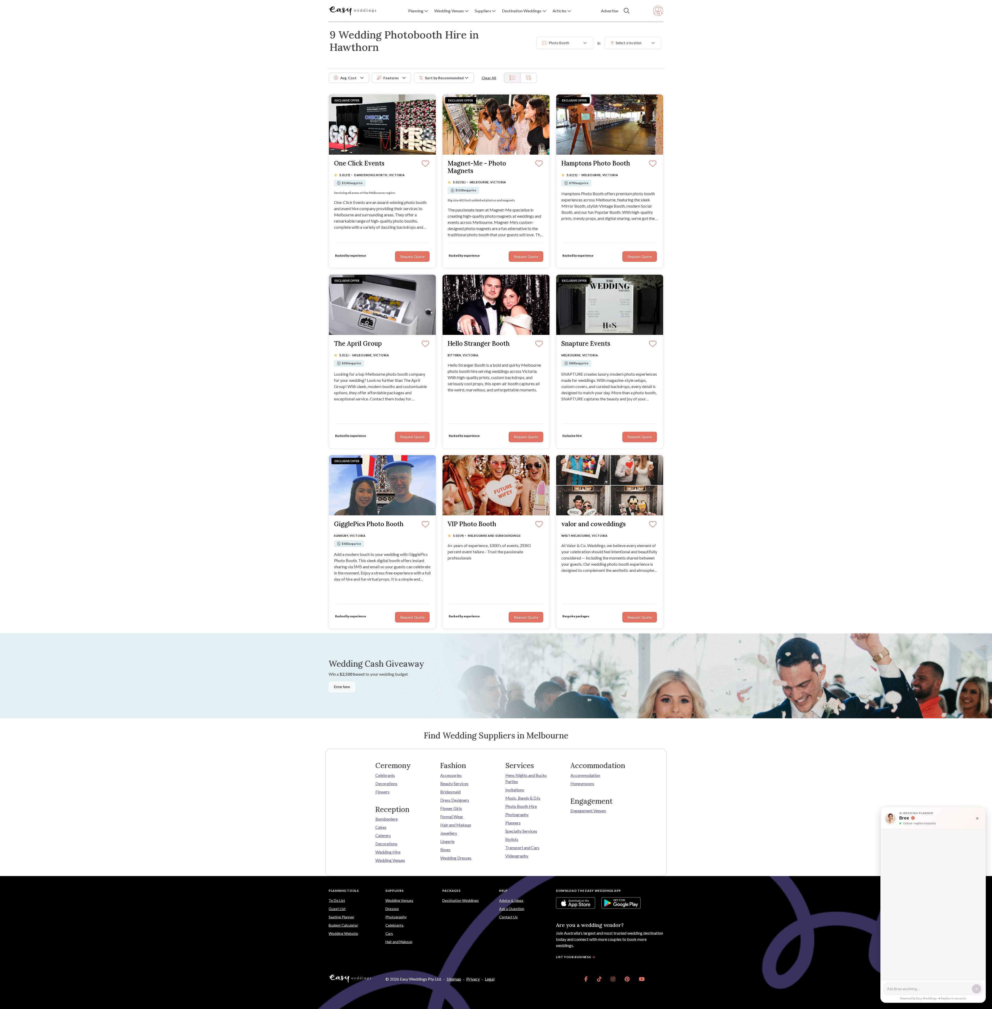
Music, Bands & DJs (522, 797)
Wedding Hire (387, 851)
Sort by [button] (444, 78)
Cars (389, 933)
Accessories (451, 775)
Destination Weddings (460, 900)
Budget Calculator (343, 925)
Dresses (392, 908)
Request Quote (412, 257)
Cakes (380, 827)
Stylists (511, 839)
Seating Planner (341, 917)
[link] (586, 979)
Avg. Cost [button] (348, 78)
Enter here (342, 687)
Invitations (514, 789)
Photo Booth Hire (521, 806)
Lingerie (447, 841)
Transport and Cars (522, 847)
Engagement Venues (588, 810)
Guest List (337, 908)
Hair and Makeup (455, 824)
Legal (489, 978)
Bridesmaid (450, 791)
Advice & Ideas (511, 900)
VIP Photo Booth (472, 524)
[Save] (425, 164)
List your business (573, 957)
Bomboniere (386, 818)
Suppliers (394, 891)
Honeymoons (582, 783)
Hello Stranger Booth (479, 344)
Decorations (386, 783)
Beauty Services (454, 783)
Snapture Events (585, 344)
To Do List (337, 900)
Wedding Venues (390, 860)
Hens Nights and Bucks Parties (526, 778)
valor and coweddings (593, 524)
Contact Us (508, 917)
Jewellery (448, 833)
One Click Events (359, 163)
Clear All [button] (489, 78)
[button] (418, 11)
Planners (513, 822)
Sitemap (454, 978)
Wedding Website (343, 933)
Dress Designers (454, 800)
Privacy (473, 978)
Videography (516, 855)
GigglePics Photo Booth (369, 524)
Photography (517, 814)
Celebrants (385, 775)
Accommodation (585, 775)
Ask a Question (511, 908)
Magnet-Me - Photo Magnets (477, 167)
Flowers (382, 791)
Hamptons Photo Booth (595, 163)
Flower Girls (451, 808)
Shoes (445, 849)
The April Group (358, 344)
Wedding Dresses (455, 857)
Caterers (383, 835)
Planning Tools (344, 891)
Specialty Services (521, 831)
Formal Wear (451, 816)
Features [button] (391, 78)
